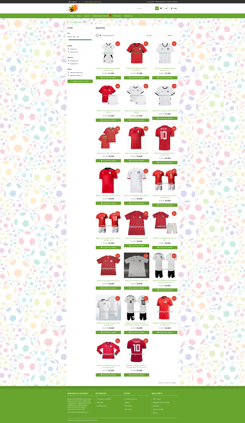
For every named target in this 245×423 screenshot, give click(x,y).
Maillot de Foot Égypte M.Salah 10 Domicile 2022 (164, 154)
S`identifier (73, 2)
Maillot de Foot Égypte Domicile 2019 (136, 238)
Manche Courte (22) (76, 72)
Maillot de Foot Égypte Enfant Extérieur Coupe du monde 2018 (165, 281)
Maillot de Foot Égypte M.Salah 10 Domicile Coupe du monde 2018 (136, 366)
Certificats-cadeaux (131, 399)
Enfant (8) (73, 49)
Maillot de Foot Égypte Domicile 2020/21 (108, 196)
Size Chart (100, 402)
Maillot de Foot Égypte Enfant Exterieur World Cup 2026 (108, 69)
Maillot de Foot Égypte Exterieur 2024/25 (164, 111)
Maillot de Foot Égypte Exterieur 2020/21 (136, 196)
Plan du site (128, 409)
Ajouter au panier (109, 78)
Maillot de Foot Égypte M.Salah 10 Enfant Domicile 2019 (108, 239)
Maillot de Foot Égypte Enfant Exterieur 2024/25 (136, 112)
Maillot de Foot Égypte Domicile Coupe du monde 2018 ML (108, 366)
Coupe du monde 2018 (76, 22)
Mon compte (150, 1)
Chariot (169, 1)
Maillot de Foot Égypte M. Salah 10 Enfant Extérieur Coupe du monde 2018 (137, 324)
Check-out (175, 1)
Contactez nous (101, 406)
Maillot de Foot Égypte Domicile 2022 (136, 153)
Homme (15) (74, 52)
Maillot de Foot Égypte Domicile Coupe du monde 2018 (165, 324)
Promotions (128, 406)
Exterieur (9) (74, 64)
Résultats (156, 406)
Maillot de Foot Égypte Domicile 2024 (108, 153)
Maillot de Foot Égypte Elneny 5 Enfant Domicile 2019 (165, 196)
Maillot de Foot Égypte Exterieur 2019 (136, 280)
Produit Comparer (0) (108, 35)
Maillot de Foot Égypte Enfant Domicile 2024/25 (108, 112)
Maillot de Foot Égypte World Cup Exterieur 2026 (165, 69)
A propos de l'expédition (104, 399)
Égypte (85, 22)
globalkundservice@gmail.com (79, 412)
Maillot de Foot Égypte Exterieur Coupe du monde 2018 (108, 324)
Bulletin (155, 413)
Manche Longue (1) (76, 75)
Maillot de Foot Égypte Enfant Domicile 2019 (165, 239)
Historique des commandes (161, 402)
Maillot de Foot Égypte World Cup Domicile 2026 (136, 69)
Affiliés (127, 402)
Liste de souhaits (158, 409)
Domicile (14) (74, 61)
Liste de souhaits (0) (160, 1)
